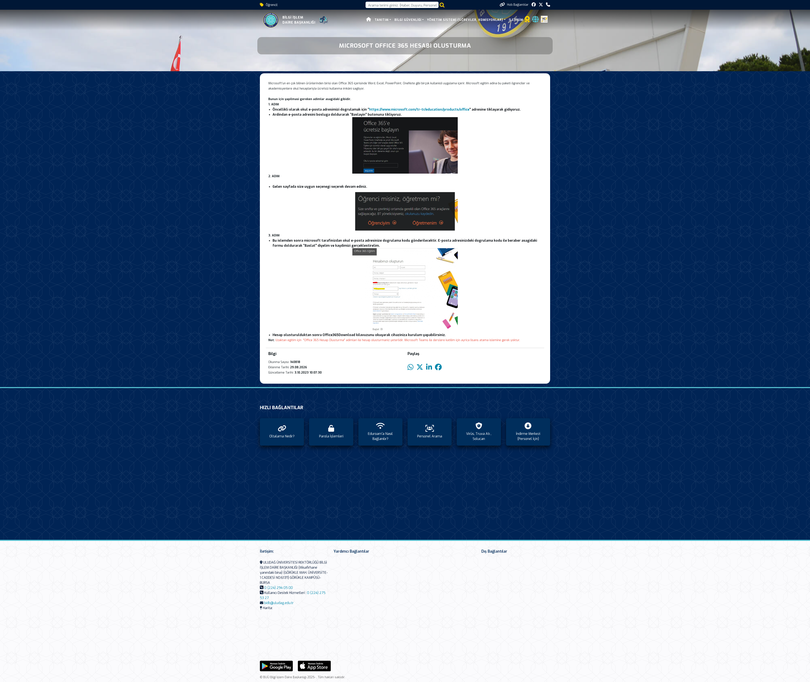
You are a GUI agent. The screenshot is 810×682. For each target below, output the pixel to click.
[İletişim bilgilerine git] (548, 5)
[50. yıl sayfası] (324, 20)
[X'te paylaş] (419, 367)
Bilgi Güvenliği (407, 20)
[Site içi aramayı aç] (442, 5)
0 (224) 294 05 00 (278, 588)
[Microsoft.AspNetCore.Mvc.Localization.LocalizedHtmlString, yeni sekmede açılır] (276, 666)
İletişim (516, 20)
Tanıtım (382, 20)
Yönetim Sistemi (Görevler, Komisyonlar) (465, 20)
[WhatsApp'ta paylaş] (410, 367)
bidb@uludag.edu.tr (279, 603)
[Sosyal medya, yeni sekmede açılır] (534, 5)
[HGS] (544, 19)
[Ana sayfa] (368, 20)
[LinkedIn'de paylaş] (429, 367)
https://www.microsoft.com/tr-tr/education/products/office (419, 109)
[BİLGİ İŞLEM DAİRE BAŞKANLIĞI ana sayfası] (270, 20)
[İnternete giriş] (535, 20)
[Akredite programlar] (527, 20)
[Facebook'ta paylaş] (438, 367)
